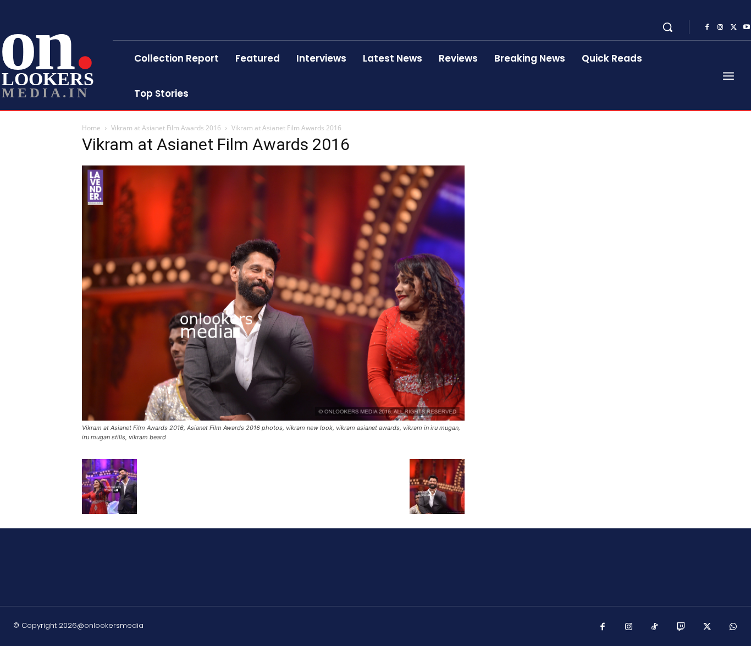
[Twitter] (733, 27)
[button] (667, 27)
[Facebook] (707, 27)
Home (91, 127)
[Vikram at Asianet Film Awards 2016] (273, 417)
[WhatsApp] (733, 627)
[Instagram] (720, 27)
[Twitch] (681, 627)
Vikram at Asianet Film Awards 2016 (166, 127)
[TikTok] (654, 627)
